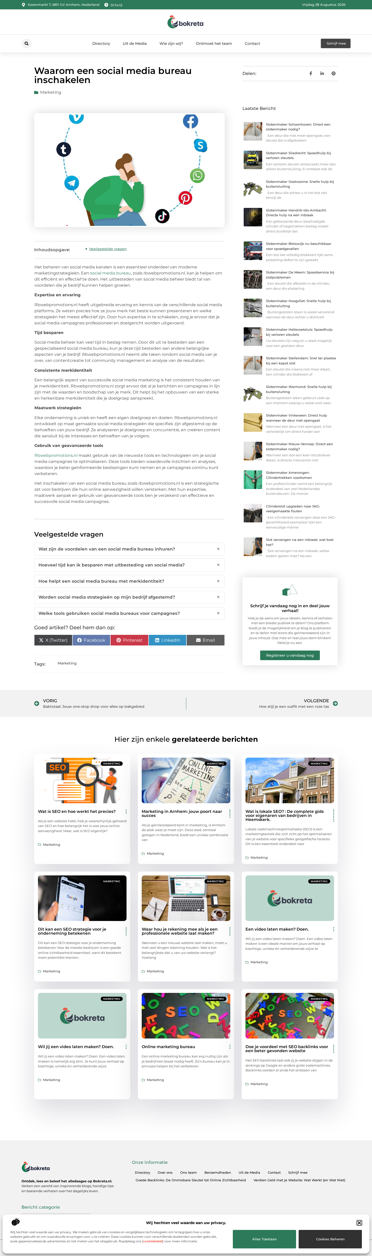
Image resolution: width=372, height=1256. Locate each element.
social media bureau (110, 273)
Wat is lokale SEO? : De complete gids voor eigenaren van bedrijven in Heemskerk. (284, 815)
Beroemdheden (217, 1172)
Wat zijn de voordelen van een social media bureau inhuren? (129, 549)
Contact (252, 43)
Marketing (50, 92)
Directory (101, 43)
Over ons (165, 1172)
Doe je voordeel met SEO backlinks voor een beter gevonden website (286, 1048)
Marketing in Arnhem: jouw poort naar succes (182, 813)
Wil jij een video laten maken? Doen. (76, 1046)
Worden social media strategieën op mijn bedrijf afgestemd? (129, 597)
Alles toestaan (264, 1239)
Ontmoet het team (214, 43)
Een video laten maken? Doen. (277, 929)
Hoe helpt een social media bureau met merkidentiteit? (129, 581)
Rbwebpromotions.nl (55, 455)
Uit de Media (135, 43)
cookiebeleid (152, 1241)
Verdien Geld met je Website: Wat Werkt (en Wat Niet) (299, 1180)
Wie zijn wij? (171, 43)
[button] (359, 1222)
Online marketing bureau (168, 1046)
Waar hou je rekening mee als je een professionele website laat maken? (180, 931)
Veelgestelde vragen (108, 249)
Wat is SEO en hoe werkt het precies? (77, 811)
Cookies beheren (330, 1239)
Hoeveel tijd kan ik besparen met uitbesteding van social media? (129, 564)
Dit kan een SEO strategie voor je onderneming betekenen (72, 931)
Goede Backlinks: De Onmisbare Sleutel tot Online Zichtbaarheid (191, 1180)
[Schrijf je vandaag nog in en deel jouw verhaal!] (290, 590)
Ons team (188, 1172)
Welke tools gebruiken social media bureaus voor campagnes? (129, 613)
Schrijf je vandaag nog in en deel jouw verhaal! (290, 608)
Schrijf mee (297, 1172)
